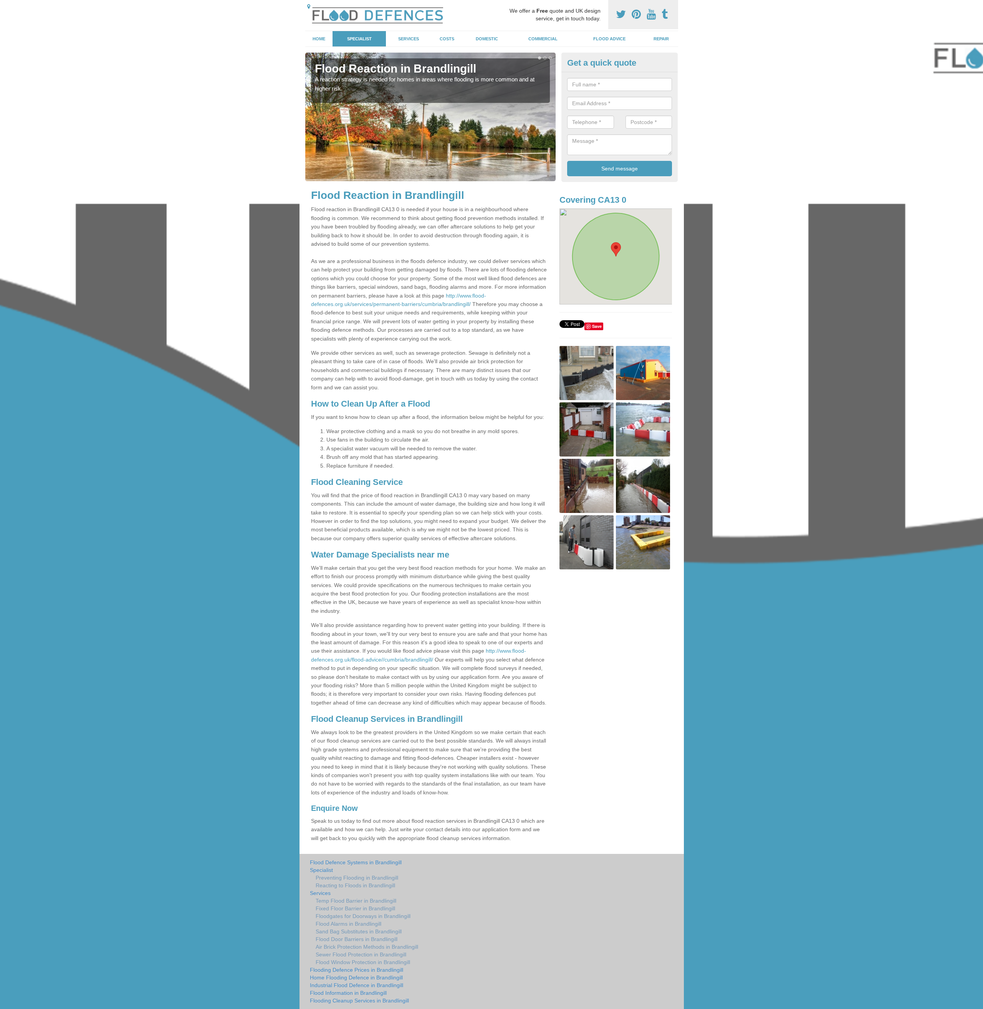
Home (319, 38)
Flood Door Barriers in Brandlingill (356, 939)
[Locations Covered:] (308, 6)
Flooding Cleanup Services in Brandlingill (359, 1000)
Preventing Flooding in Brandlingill (357, 878)
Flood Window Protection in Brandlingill (363, 962)
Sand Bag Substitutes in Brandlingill (359, 931)
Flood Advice (609, 38)
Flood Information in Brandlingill (348, 993)
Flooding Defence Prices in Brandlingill (356, 970)
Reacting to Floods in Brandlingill (355, 885)
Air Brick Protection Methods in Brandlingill (367, 947)
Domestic (487, 38)
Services (408, 38)
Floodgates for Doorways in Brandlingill (363, 916)
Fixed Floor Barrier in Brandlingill (355, 908)
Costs (447, 38)
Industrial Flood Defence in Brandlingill (356, 985)
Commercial (543, 38)
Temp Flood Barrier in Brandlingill (356, 901)
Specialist (359, 38)
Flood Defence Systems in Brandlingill (356, 862)
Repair (661, 38)
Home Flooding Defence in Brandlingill (356, 977)
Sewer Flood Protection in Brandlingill (361, 954)
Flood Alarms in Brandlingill (348, 924)
